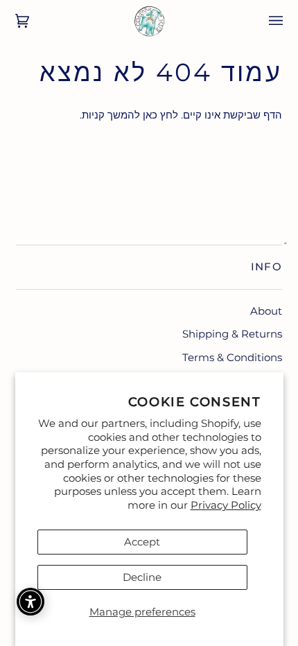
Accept (142, 541)
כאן (150, 114)
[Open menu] (266, 21)
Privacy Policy (226, 505)
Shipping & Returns (232, 333)
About (266, 310)
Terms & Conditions (232, 357)
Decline (142, 577)
